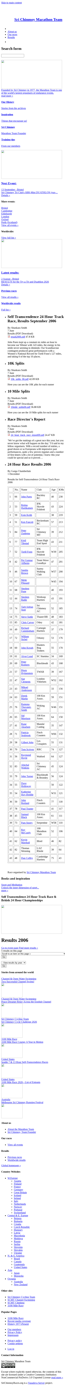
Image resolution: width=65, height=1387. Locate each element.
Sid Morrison (25, 717)
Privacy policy (15, 1340)
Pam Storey (27, 822)
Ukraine (18, 1253)
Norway (18, 1206)
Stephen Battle (25, 598)
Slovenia (18, 1247)
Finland (17, 1183)
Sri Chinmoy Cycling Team (21, 1297)
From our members (10, 146)
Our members (14, 1329)
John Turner (27, 776)
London (5, 216)
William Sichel (25, 638)
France (17, 1186)
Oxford (5, 219)
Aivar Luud (27, 656)
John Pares (26, 496)
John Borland (25, 801)
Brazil (17, 1258)
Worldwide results (17, 1160)
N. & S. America (16, 1255)
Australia (18, 1281)
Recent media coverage (19, 1321)
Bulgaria (18, 1221)
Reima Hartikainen (27, 506)
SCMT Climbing (16, 1302)
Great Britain (20, 1192)
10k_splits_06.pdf (20, 379)
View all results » (9, 297)
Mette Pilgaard (25, 581)
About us (12, 31)
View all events (15, 1144)
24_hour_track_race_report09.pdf (27, 435)
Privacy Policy (15, 1332)
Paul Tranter (27, 808)
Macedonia (19, 1235)
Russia (17, 1241)
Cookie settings (15, 1343)
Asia (10, 1270)
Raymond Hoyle (26, 756)
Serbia (17, 1244)
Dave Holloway (26, 785)
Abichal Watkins (25, 766)
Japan (17, 1273)
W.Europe (13, 1178)
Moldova (18, 1238)
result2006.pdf (18, 336)
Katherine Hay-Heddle (27, 793)
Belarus (17, 1218)
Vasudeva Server (36, 1383)
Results (11, 37)
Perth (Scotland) (9, 222)
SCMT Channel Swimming (21, 1299)
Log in (11, 1349)
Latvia (17, 1232)
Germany (18, 1189)
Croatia (17, 1224)
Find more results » (28, 948)
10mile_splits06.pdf (20, 407)
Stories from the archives (13, 108)
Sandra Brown (24, 571)
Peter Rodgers (25, 663)
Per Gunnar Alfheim (27, 561)
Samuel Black (25, 816)
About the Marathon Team (21, 1129)
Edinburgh (6, 213)
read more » (57, 1377)
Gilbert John (27, 742)
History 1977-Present (18, 1324)
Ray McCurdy (26, 831)
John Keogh (27, 647)
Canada (17, 1261)
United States (20, 1267)
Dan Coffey (27, 858)
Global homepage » (11, 1165)
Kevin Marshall (25, 841)
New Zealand (20, 1284)
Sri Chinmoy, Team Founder (22, 1132)
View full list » (8, 237)
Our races (12, 34)
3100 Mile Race (16, 1305)
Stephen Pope (25, 590)
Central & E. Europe (18, 1215)
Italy (16, 1201)
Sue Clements (25, 680)
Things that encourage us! (14, 121)
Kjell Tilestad (25, 542)
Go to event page (10, 948)
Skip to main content (11, 2)
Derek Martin (24, 697)
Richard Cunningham (27, 629)
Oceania (12, 1278)
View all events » (9, 225)
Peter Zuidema (25, 532)
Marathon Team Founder (13, 133)
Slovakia (18, 1250)
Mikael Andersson (26, 689)
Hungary (18, 1230)
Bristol (4, 208)
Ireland (17, 1198)
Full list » (6, 309)
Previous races (15, 1157)
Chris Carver (27, 622)
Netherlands (20, 1204)
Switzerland (20, 1212)
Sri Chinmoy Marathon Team (41, 872)
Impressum (13, 1335)
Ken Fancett (27, 522)
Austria (17, 1181)
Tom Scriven (27, 749)
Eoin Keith (26, 515)
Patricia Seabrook (26, 734)
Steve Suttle (27, 616)
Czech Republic (22, 1227)
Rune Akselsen (25, 725)
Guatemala (19, 1264)
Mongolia (19, 1276)
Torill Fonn (26, 551)
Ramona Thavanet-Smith (26, 707)
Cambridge (6, 210)
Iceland (17, 1195)
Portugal (18, 1209)
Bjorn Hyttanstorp (27, 672)
